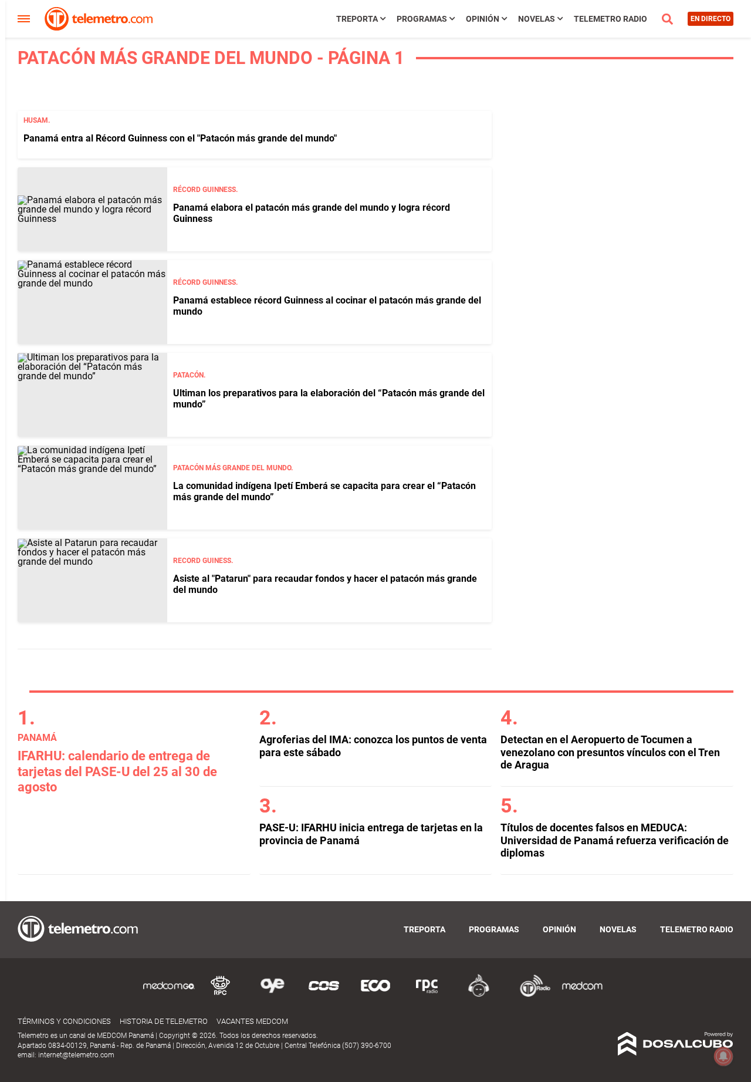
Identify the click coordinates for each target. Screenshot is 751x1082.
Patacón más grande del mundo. (233, 468)
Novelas (536, 19)
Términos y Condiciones (64, 1021)
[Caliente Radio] (479, 994)
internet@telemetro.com (76, 1055)
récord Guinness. (205, 190)
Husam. (36, 120)
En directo (710, 19)
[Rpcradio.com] (427, 994)
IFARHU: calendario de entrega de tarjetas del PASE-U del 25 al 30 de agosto (117, 771)
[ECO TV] (375, 994)
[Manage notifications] (723, 1056)
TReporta (357, 19)
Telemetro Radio (610, 19)
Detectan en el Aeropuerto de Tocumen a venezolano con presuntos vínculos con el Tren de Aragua (610, 752)
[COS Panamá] (324, 994)
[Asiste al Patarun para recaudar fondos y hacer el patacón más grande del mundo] (92, 580)
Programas (422, 19)
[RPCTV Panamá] (220, 994)
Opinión (482, 19)
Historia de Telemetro (164, 1021)
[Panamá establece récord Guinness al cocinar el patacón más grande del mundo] (92, 302)
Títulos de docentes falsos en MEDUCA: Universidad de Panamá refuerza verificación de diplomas (614, 840)
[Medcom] (582, 994)
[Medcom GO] (169, 994)
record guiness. (203, 561)
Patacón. (189, 375)
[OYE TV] (272, 994)
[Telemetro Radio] (530, 994)
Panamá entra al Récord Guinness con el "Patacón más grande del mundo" (180, 138)
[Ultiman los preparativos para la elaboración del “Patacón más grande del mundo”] (92, 395)
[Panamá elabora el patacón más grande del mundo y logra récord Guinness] (92, 209)
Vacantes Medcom (252, 1021)
